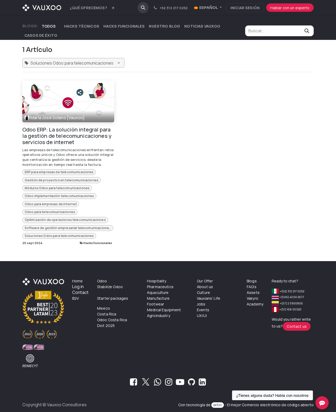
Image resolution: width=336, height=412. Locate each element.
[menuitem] (88, 7)
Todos (49, 26)
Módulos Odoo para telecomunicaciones (57, 188)
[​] (60, 26)
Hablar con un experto (289, 7)
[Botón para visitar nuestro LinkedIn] (202, 383)
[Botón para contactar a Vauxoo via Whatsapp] (157, 383)
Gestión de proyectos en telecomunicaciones (61, 180)
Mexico (103, 308)
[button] (143, 7)
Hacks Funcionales (97, 243)
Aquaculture (158, 292)
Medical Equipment (164, 309)
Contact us (297, 326)
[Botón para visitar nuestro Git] (191, 383)
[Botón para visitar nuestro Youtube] (180, 383)
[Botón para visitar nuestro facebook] (133, 383)
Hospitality (156, 280)
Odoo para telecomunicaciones (50, 212)
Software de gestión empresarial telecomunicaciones (68, 228)
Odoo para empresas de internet (51, 204)
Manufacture (158, 298)
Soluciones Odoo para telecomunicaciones (59, 236)
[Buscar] (307, 30)
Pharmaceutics (160, 286)
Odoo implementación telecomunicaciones (59, 196)
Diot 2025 (106, 325)
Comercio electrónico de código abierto (278, 404)
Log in (78, 286)
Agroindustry (158, 315)
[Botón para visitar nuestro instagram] (168, 383)
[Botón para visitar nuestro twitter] (145, 383)
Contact (80, 292)
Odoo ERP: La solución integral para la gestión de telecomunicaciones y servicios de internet (67, 135)
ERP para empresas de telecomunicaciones (59, 172)
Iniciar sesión (245, 7)
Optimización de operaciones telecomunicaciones (65, 220)
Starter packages (112, 298)
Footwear (155, 304)
